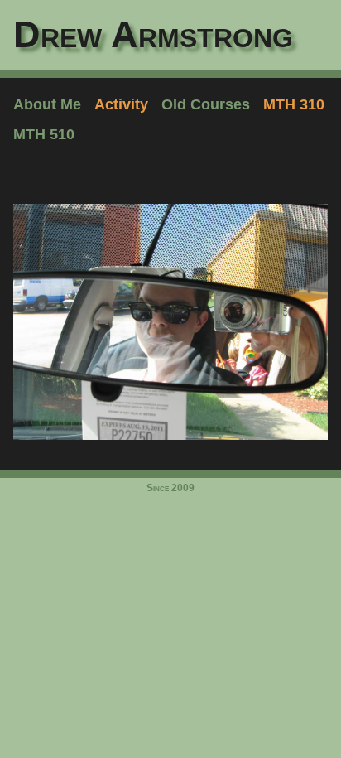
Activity (121, 104)
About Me (47, 104)
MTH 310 (293, 104)
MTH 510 (43, 134)
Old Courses (205, 104)
